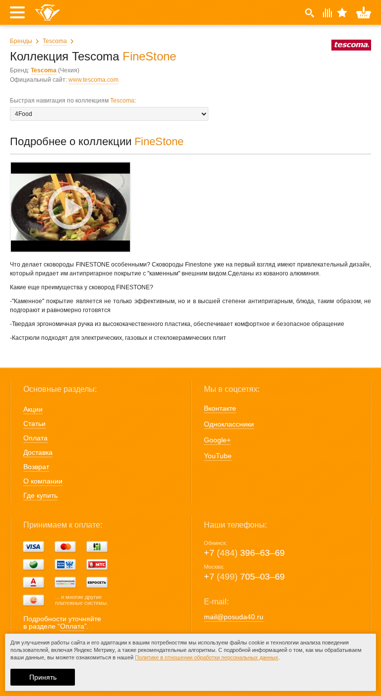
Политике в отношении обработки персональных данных (206, 657)
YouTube (218, 456)
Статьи (34, 424)
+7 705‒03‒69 (244, 577)
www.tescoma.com (93, 79)
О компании (43, 481)
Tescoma (55, 41)
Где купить (40, 495)
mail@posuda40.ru (233, 617)
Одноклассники (229, 424)
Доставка (38, 452)
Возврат (36, 467)
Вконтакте (220, 408)
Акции (33, 409)
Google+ (217, 440)
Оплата (35, 438)
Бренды (21, 41)
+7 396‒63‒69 (244, 553)
